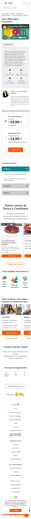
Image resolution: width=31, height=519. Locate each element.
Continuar (15, 510)
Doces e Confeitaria (6, 15)
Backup (15, 455)
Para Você (12, 13)
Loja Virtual (15, 472)
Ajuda (15, 423)
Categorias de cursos (15, 412)
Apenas (26, 326)
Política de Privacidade (19, 503)
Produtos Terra (5, 13)
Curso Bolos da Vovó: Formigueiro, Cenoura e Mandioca (9, 243)
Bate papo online (4, 284)
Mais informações (11, 333)
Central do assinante (15, 485)
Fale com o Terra (15, 488)
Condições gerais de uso (15, 430)
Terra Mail (15, 444)
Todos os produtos (15, 459)
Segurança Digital (15, 452)
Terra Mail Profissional (15, 468)
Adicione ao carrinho (11, 338)
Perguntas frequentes (15, 419)
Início (15, 409)
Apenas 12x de (6, 326)
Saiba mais (11, 256)
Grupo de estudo (25, 285)
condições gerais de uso (15, 386)
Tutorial (15, 427)
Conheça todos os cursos (15, 264)
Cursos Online (19, 13)
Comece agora (15, 150)
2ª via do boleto (15, 492)
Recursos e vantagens (15, 416)
